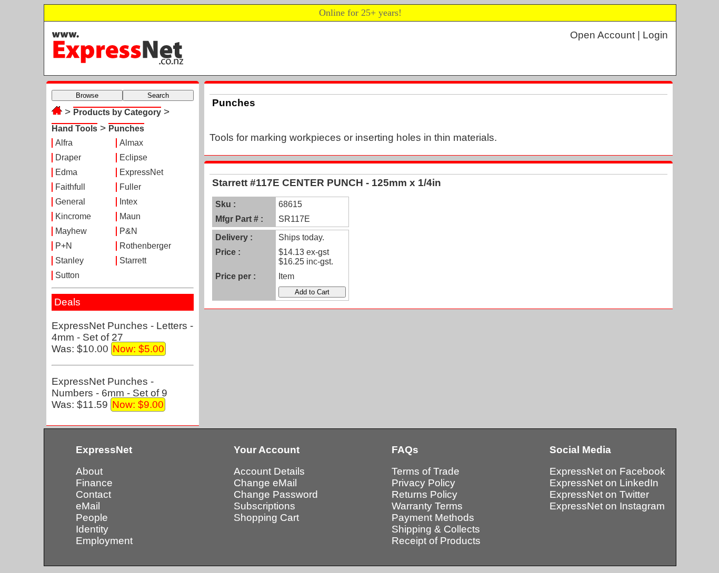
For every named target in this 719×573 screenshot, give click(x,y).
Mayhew (71, 231)
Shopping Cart (266, 517)
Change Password (276, 494)
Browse (87, 95)
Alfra (64, 142)
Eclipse (133, 157)
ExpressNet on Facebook (607, 471)
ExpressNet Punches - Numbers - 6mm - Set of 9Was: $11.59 (109, 393)
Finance (94, 482)
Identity (92, 529)
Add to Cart (312, 292)
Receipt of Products (436, 540)
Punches (126, 128)
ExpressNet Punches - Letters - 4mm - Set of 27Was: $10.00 (122, 337)
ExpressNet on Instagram (607, 505)
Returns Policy (424, 494)
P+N (63, 245)
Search (158, 95)
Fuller (130, 186)
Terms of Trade (426, 471)
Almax (131, 142)
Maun (130, 216)
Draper (68, 157)
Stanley (69, 260)
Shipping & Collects (436, 529)
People (92, 517)
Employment (104, 540)
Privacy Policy (423, 482)
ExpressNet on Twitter (599, 494)
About (89, 471)
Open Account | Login (619, 34)
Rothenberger (145, 245)
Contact (93, 494)
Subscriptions (264, 505)
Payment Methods (433, 517)
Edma (66, 172)
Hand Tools (74, 128)
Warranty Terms (427, 505)
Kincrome (73, 216)
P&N (128, 231)
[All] (57, 111)
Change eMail (265, 482)
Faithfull (70, 186)
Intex (128, 201)
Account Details (269, 471)
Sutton (67, 275)
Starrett (132, 260)
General (70, 201)
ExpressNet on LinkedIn (604, 482)
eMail (88, 505)
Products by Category (117, 112)
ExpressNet (141, 172)
